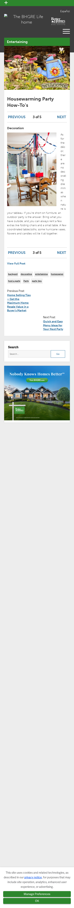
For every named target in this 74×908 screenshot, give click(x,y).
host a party (14, 281)
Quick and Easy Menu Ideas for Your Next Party (53, 325)
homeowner (57, 274)
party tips (37, 281)
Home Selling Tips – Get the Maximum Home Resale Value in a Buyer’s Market (19, 303)
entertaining (41, 274)
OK (37, 901)
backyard (13, 274)
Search (13, 347)
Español (65, 11)
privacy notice (33, 877)
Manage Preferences (37, 894)
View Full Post (16, 263)
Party (26, 281)
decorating (26, 274)
